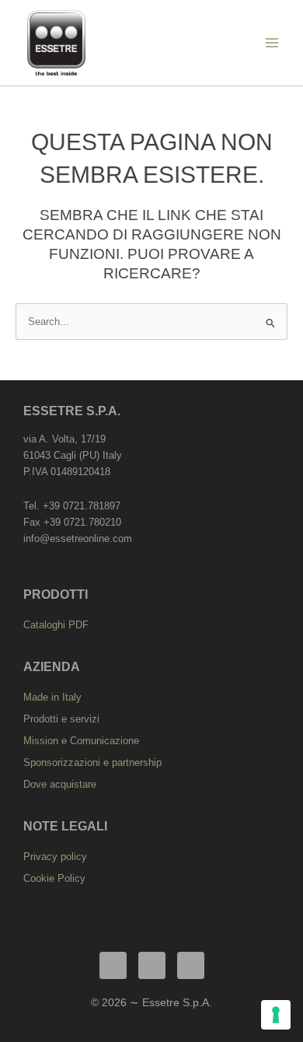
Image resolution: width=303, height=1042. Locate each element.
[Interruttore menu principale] (272, 42)
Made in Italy (52, 697)
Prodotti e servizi (61, 719)
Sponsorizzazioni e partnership (92, 762)
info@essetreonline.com (77, 538)
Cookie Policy (54, 878)
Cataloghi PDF (56, 625)
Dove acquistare (59, 784)
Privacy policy (55, 856)
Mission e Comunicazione (81, 741)
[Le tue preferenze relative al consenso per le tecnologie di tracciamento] (276, 1015)
